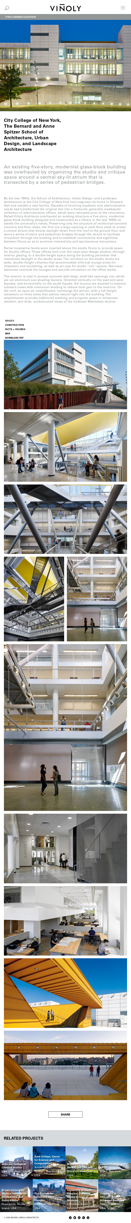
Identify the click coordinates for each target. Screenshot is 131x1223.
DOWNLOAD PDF (14, 337)
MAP (7, 333)
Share (65, 1114)
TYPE (8, 16)
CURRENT (17, 16)
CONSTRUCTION (14, 324)
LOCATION (30, 16)
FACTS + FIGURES (15, 329)
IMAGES (9, 320)
